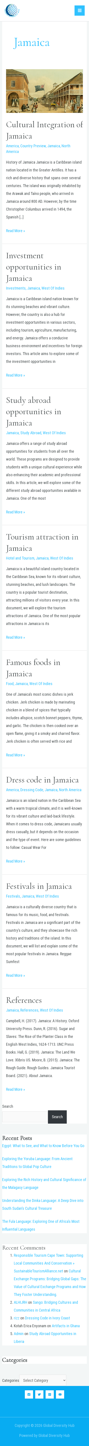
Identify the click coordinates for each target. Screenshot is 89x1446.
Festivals (13, 896)
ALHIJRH (20, 1302)
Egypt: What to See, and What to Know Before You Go (43, 1145)
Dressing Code (31, 790)
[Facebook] (29, 1394)
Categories (10, 1380)
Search (7, 1106)
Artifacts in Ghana (66, 1326)
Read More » (15, 230)
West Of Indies (53, 288)
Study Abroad (30, 433)
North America (70, 790)
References (24, 1000)
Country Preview (33, 146)
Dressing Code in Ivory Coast (47, 1318)
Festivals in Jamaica (39, 886)
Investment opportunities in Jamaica (33, 266)
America (12, 146)
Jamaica (53, 146)
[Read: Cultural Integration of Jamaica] (44, 90)
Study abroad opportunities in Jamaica (33, 411)
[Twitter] (39, 1394)
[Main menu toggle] (80, 10)
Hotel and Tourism (20, 558)
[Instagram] (50, 1394)
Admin (19, 1333)
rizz (16, 1318)
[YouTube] (60, 1394)
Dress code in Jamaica (42, 779)
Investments (16, 288)
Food (10, 683)
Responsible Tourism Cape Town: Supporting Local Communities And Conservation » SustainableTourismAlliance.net (48, 1263)
